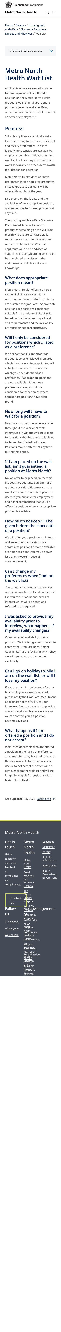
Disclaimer (48, 846)
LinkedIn (13, 934)
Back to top (44, 799)
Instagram (13, 928)
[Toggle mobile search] (47, 12)
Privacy (46, 851)
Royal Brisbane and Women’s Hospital (29, 879)
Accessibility (49, 865)
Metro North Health (27, 863)
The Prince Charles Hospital (28, 896)
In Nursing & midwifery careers (25, 51)
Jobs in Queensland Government (49, 874)
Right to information (49, 858)
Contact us (16, 900)
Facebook (13, 921)
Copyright (48, 841)
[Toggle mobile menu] (54, 12)
